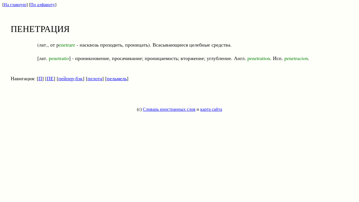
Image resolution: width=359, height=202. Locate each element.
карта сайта (211, 109)
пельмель (117, 78)
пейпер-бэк (70, 78)
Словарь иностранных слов (169, 109)
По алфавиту (42, 4)
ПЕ (50, 78)
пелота (95, 78)
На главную (15, 4)
